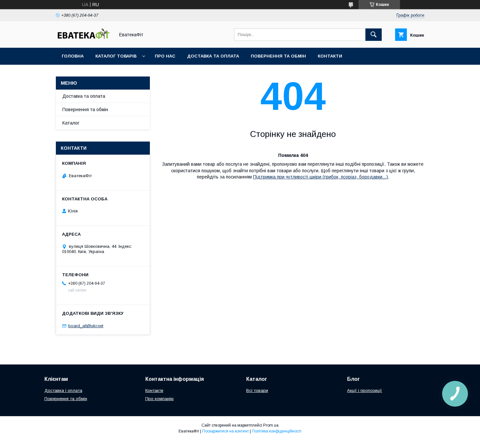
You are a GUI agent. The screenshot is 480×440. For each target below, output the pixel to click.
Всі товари (257, 390)
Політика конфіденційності (276, 431)
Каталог (70, 123)
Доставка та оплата (213, 56)
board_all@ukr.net (85, 325)
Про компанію (159, 398)
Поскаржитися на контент (225, 431)
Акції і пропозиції (364, 390)
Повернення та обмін (278, 56)
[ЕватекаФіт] (83, 39)
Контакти (330, 56)
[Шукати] (373, 34)
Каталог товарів (115, 56)
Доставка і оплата (63, 390)
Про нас (165, 56)
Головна (73, 56)
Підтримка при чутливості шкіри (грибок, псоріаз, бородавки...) (320, 176)
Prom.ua (271, 425)
